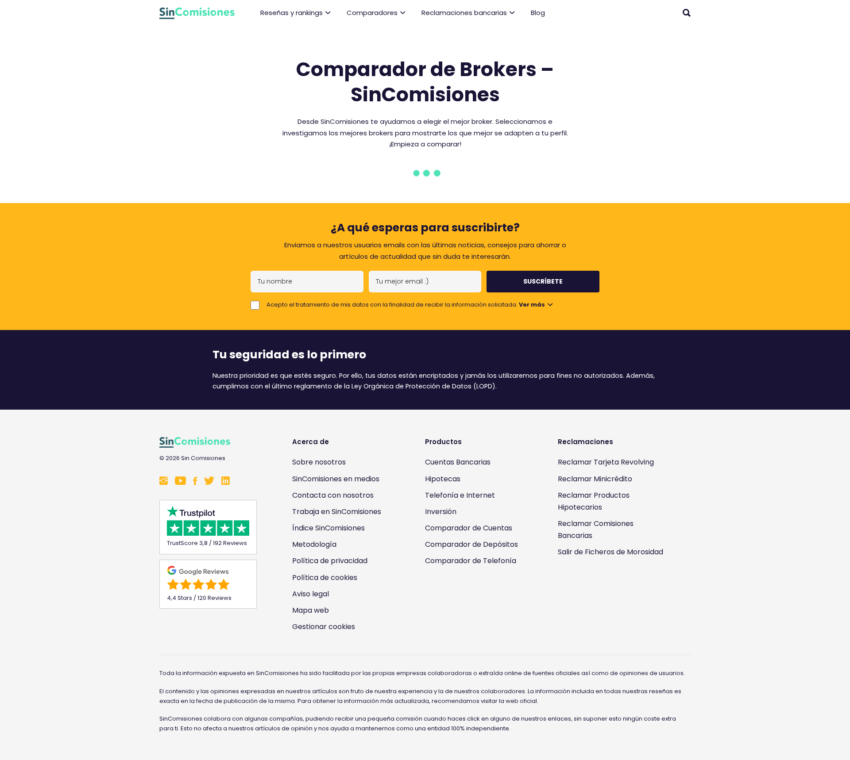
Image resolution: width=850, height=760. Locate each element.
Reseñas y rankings (291, 12)
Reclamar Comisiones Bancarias (596, 529)
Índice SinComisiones (328, 528)
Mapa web (310, 610)
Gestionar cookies (323, 627)
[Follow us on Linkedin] (225, 481)
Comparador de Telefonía (470, 561)
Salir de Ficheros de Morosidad (610, 552)
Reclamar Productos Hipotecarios (594, 501)
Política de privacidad (329, 561)
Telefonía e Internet (460, 495)
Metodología (314, 544)
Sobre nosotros (319, 462)
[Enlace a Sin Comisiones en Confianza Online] (613, 594)
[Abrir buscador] (687, 13)
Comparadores (372, 12)
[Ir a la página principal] (197, 13)
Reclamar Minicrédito (595, 479)
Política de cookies (324, 577)
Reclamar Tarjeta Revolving (606, 462)
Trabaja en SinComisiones (336, 512)
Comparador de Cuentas (468, 528)
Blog (538, 12)
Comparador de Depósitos (471, 544)
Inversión (440, 512)
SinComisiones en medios (335, 479)
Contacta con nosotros (333, 495)
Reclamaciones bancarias (464, 12)
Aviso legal (310, 594)
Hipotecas (442, 479)
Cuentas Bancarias (458, 462)
